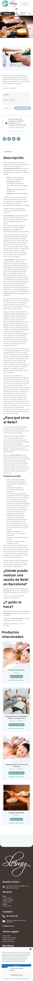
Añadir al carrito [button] (16, 676)
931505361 (23, 13)
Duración (6, 94)
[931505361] (17, 13)
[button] (30, 949)
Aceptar (16, 966)
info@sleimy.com (8, 926)
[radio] (6, 100)
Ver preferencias (16, 975)
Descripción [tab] (8, 152)
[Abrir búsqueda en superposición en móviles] (30, 13)
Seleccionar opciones (16, 725)
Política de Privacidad (18, 978)
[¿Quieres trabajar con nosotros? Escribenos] (4, 921)
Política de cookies (7, 978)
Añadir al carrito (22, 108)
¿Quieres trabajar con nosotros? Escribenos (16, 921)
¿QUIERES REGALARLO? (16, 680)
